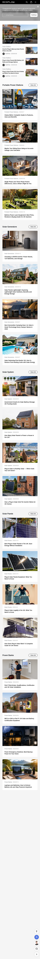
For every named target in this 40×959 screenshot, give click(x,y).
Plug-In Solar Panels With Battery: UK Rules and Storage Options (13, 61)
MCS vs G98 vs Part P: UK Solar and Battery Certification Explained (19, 719)
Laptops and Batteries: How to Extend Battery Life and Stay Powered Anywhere (18, 786)
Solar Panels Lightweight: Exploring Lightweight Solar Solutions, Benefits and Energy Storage (18, 292)
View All (33, 85)
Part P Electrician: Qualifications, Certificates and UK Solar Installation (19, 686)
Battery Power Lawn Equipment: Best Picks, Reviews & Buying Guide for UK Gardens (19, 216)
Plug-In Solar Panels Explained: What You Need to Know (18, 578)
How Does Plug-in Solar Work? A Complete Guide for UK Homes (19, 644)
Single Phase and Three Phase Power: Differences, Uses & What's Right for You (18, 182)
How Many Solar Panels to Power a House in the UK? (19, 436)
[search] (26, 2)
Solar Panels (11, 540)
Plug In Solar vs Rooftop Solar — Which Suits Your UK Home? (19, 469)
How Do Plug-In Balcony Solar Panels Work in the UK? (13, 50)
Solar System (12, 399)
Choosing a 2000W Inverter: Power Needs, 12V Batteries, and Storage (19, 257)
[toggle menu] (35, 2)
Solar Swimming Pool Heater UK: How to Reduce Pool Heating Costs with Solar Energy (20, 361)
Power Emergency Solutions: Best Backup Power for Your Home (19, 753)
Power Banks (12, 682)
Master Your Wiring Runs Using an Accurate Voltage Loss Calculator (19, 149)
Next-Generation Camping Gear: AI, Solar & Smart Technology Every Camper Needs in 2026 (19, 327)
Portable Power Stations (14, 112)
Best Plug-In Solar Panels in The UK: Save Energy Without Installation (18, 544)
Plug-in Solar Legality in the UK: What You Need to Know (18, 611)
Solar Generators (13, 253)
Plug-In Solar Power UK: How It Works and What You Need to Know (13, 72)
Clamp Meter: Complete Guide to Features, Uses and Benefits (19, 116)
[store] (31, 2)
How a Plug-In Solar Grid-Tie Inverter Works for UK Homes (20, 503)
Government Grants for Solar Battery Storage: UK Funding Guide (20, 403)
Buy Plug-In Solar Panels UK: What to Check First (18, 37)
